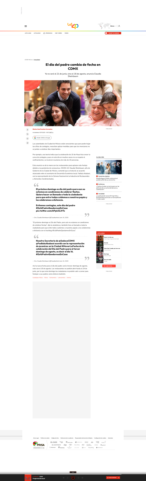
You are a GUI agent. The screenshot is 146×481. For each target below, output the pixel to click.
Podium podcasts (69, 447)
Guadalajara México (38, 277)
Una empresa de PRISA (39, 443)
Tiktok (64, 426)
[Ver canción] (100, 238)
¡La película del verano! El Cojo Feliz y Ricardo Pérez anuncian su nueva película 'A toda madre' (108, 197)
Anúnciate (110, 438)
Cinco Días (76, 444)
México (112, 26)
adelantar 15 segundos (78, 478)
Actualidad (37, 33)
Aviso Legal (36, 438)
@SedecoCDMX (67, 240)
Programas (49, 33)
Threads (81, 426)
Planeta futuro (95, 444)
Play (73, 477)
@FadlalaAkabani (45, 243)
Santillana (69, 442)
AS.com (91, 442)
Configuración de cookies (100, 438)
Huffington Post (56, 444)
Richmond (52, 447)
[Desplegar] (73, 472)
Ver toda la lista (108, 266)
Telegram (27, 142)
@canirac (43, 246)
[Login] (119, 26)
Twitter (27, 134)
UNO (65, 444)
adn (97, 442)
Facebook (27, 129)
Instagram (71, 426)
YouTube (68, 426)
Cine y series (58, 33)
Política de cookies (45, 438)
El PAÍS (53, 442)
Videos (66, 33)
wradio (70, 444)
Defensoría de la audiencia (67, 438)
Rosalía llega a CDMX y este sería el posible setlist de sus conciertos (107, 179)
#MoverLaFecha (70, 246)
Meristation (99, 447)
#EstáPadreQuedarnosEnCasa (52, 208)
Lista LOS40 (28, 33)
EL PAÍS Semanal (89, 444)
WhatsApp (27, 138)
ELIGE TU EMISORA (112, 477)
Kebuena (101, 444)
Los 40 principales (62, 442)
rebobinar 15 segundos (68, 478)
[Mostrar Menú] (26, 26)
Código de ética (55, 438)
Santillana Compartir (78, 442)
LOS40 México (73, 26)
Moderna (61, 447)
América (69, 277)
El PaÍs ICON (76, 447)
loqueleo (91, 447)
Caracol (103, 442)
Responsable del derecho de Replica (83, 438)
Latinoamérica (61, 277)
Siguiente (82, 478)
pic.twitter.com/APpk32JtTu (50, 210)
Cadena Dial (83, 444)
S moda (83, 447)
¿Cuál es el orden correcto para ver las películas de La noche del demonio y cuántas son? (107, 187)
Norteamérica (52, 277)
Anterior (64, 478)
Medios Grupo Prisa (39, 448)
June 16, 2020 (64, 217)
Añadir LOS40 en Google (43, 138)
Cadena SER (85, 442)
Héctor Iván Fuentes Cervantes (42, 129)
